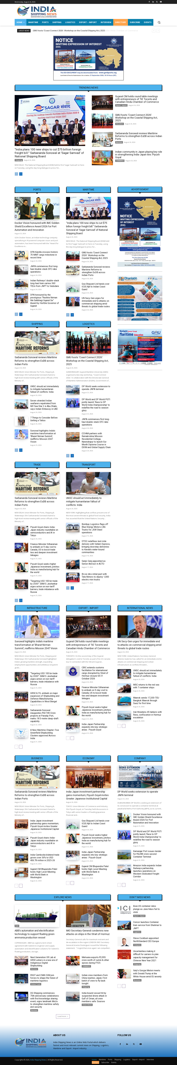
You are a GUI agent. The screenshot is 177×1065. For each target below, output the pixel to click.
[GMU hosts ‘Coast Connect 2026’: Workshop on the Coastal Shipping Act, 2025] (102, 121)
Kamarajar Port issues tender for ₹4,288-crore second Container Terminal (147, 854)
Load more (62, 1016)
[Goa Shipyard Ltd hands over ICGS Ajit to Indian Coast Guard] (73, 287)
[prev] (153, 30)
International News (140, 608)
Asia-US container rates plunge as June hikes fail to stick (146, 909)
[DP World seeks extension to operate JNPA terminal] (73, 389)
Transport (89, 464)
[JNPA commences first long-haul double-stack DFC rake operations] (21, 269)
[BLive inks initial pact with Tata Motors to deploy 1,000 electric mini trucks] (73, 577)
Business (37, 758)
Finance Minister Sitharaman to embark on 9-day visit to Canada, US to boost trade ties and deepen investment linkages (44, 550)
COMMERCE (120, 161)
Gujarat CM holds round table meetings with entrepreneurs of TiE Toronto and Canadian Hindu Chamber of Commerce (137, 99)
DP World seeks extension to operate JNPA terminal (96, 387)
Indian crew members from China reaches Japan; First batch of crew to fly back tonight (95, 979)
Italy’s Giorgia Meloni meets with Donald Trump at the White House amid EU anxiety (147, 973)
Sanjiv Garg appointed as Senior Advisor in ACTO (94, 562)
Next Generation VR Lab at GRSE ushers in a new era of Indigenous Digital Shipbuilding (44, 961)
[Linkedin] (153, 2)
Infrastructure (37, 608)
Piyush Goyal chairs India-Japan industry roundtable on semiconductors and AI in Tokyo (44, 531)
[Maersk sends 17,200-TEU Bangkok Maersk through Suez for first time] (124, 701)
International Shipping (75, 926)
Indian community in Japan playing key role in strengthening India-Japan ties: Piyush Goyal (138, 154)
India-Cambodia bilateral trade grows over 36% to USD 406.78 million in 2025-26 (44, 857)
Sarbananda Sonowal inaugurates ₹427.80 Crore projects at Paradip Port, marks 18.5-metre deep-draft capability (44, 716)
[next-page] (21, 174)
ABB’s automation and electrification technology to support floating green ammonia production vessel (34, 934)
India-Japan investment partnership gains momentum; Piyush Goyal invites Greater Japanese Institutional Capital (44, 824)
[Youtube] (160, 2)
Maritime (119, 142)
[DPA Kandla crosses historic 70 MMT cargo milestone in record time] (21, 255)
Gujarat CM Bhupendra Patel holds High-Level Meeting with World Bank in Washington (43, 873)
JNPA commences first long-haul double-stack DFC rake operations (44, 269)
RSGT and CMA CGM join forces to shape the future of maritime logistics (44, 978)
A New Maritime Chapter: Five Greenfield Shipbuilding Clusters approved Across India (44, 734)
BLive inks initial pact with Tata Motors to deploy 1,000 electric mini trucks (95, 577)
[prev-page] (16, 174)
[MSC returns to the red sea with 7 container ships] (124, 688)
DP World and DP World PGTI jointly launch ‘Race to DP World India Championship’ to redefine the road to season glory (96, 405)
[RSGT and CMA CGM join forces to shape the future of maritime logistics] (21, 978)
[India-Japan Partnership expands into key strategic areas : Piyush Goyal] (73, 727)
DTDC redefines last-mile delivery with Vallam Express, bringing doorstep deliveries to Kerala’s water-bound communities (96, 547)
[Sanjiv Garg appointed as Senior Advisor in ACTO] (73, 564)
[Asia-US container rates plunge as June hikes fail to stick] (124, 909)
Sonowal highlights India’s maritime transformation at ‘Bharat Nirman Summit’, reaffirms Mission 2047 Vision (43, 436)
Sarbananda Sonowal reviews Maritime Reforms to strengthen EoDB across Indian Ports (138, 136)
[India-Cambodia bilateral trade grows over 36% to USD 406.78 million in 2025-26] (21, 858)
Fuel (16, 926)
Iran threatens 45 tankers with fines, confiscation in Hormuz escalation (147, 715)
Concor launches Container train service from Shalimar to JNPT (147, 925)
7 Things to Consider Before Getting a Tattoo (44, 419)
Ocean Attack (87, 1005)
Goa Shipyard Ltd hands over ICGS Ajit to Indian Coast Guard (95, 287)
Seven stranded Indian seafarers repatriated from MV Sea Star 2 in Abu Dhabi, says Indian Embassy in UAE (44, 404)
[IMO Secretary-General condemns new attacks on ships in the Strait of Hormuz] (88, 916)
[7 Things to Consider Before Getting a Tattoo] (21, 421)
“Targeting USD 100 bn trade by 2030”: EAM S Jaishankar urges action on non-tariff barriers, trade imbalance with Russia (44, 586)
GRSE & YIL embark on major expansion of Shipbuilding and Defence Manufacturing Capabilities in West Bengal (44, 697)
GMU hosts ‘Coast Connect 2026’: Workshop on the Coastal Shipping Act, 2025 (68, 30)
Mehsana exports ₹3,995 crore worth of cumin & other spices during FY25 (95, 960)
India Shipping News (38, 1060)
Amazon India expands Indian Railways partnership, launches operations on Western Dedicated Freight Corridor (147, 871)
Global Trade (35, 984)
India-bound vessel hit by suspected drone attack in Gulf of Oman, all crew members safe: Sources (94, 997)
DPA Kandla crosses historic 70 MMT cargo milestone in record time (44, 255)
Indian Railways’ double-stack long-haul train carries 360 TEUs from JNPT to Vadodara (44, 283)
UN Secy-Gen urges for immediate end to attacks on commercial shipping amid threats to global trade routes (96, 302)
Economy (88, 758)
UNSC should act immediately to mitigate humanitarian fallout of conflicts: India (44, 389)
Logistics (89, 324)
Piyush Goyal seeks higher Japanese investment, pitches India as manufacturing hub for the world (44, 568)
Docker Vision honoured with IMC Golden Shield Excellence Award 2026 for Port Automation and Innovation (37, 226)
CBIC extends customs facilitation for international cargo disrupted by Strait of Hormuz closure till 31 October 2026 (95, 673)
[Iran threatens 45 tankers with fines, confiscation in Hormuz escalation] (124, 715)
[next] (158, 30)
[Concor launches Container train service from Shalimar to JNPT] (124, 925)
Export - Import (121, 105)
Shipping (18, 160)
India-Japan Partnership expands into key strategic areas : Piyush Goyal (94, 727)
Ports (37, 189)
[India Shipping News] (37, 11)
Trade (37, 464)
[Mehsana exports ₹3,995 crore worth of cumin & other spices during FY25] (73, 960)
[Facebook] (149, 2)
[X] (156, 2)
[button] (159, 22)
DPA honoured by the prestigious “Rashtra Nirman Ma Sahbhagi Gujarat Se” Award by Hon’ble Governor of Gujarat (44, 300)
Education (119, 124)
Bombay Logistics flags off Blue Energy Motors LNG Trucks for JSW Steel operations (95, 528)
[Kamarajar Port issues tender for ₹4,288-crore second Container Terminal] (124, 854)
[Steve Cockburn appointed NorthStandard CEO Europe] (124, 941)
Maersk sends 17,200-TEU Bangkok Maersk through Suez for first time (146, 700)
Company (140, 758)
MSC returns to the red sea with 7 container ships (146, 686)
